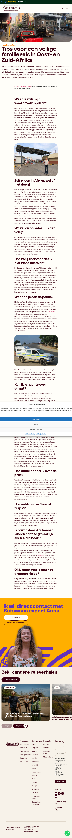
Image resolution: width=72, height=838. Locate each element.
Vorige (7, 726)
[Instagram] (59, 793)
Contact (46, 748)
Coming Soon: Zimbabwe (37, 803)
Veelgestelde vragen (47, 752)
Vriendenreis (24, 751)
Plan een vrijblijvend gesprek (16, 623)
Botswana (35, 761)
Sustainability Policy (31, 831)
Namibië (34, 775)
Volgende (19, 726)
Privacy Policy (41, 434)
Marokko (35, 793)
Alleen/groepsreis (60, 764)
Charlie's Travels (20, 86)
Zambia (34, 782)
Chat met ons (16, 617)
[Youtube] (56, 796)
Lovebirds (23, 758)
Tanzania (35, 755)
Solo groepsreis (25, 755)
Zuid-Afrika (51, 312)
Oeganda (35, 748)
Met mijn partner (59, 766)
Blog (29, 86)
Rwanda (34, 751)
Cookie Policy (30, 434)
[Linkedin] (62, 793)
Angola (34, 758)
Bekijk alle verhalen (11, 680)
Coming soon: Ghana (36, 797)
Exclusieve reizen (24, 762)
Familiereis (23, 748)
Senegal (34, 786)
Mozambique (36, 772)
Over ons (46, 744)
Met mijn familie (59, 769)
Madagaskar (36, 789)
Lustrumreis (24, 744)
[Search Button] (62, 8)
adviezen (41, 555)
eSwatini (35, 765)
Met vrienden (59, 772)
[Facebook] (56, 793)
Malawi (34, 768)
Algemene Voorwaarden (31, 826)
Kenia (33, 744)
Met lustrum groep (60, 774)
